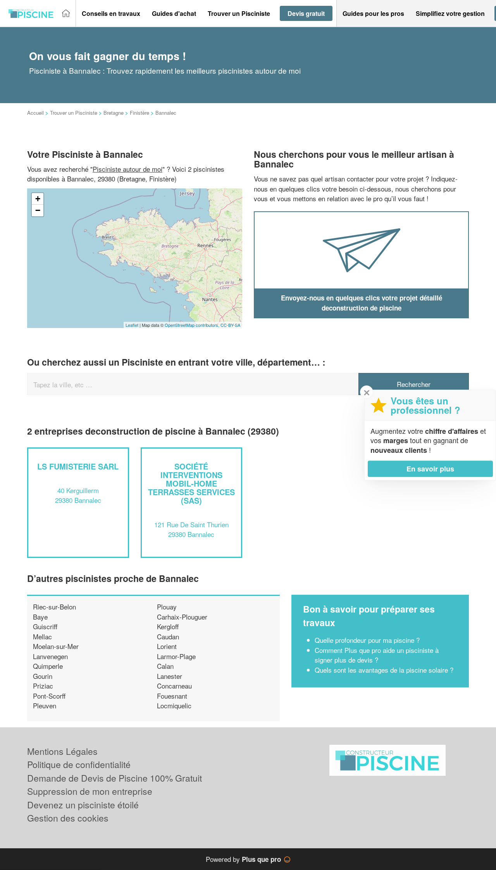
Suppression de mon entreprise (89, 791)
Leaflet (132, 325)
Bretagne (113, 112)
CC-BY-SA (230, 325)
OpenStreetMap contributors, (192, 325)
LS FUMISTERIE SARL (78, 466)
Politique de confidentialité (79, 764)
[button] (111, 13)
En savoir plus (430, 469)
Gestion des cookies (67, 817)
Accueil (35, 112)
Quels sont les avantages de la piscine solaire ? (384, 670)
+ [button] (37, 199)
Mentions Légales (62, 751)
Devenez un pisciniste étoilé (83, 804)
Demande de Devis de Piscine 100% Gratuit (114, 778)
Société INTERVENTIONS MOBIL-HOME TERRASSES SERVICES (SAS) (191, 483)
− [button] (37, 210)
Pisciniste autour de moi (127, 169)
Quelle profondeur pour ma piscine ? (367, 640)
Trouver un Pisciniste (73, 112)
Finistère (139, 112)
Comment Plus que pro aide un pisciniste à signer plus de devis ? (377, 655)
